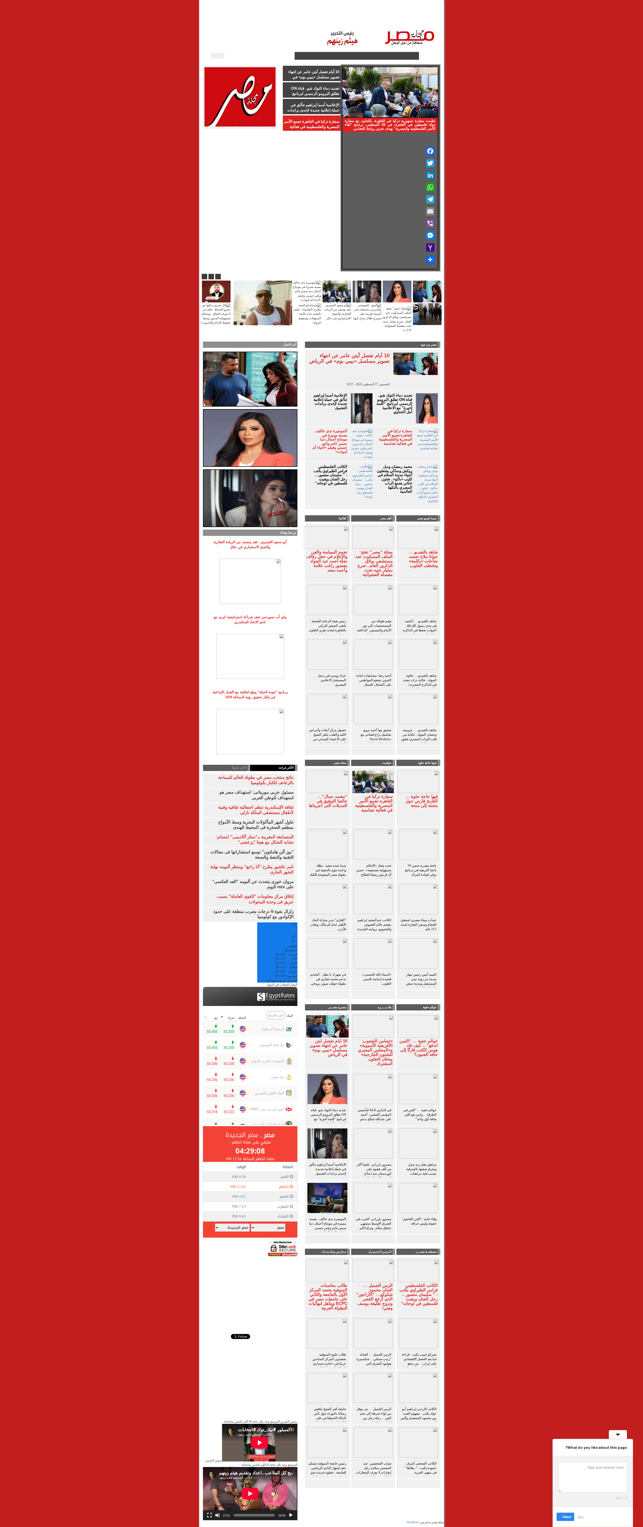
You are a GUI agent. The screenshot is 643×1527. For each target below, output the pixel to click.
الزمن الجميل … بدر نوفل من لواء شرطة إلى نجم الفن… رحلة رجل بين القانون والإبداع (373, 1415)
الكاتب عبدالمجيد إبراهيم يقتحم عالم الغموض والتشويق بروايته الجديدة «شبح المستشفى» (374, 926)
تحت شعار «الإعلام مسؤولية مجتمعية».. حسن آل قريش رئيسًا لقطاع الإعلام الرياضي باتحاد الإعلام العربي (373, 874)
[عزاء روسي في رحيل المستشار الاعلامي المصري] (327, 655)
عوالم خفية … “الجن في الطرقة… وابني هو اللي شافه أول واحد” (420, 1114)
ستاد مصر (359, 20)
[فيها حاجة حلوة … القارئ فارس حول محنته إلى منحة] (418, 781)
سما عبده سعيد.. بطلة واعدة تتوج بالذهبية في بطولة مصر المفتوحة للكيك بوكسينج (327, 872)
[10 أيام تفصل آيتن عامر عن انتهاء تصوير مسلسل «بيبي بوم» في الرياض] (327, 1026)
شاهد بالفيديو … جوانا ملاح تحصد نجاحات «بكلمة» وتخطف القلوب (423, 559)
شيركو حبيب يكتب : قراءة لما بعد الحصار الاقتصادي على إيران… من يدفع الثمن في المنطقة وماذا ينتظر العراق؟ (419, 1363)
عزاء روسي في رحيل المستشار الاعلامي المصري (332, 680)
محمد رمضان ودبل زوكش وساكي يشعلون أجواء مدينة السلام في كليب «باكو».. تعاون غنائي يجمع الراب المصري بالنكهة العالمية (394, 479)
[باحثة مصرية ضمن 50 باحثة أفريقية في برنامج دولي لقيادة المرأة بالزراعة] (418, 845)
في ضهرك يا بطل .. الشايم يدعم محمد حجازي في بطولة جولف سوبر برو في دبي (328, 981)
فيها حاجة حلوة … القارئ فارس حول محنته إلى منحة (421, 801)
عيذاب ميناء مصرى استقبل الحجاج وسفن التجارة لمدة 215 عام (418, 924)
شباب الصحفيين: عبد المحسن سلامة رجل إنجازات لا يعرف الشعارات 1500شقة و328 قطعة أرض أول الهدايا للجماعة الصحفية (373, 1474)
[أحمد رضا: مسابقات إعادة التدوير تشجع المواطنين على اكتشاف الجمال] (373, 655)
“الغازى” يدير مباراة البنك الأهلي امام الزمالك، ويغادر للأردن (328, 924)
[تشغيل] (290, 1515)
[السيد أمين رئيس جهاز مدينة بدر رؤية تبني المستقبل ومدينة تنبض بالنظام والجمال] (418, 954)
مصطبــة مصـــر (386, 20)
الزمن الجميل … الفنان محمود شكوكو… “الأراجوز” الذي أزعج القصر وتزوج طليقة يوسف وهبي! (374, 1296)
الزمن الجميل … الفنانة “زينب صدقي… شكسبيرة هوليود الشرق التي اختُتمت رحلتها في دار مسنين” (373, 1363)
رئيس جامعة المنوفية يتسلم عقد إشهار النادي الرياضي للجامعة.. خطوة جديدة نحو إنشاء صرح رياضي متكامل (327, 1470)
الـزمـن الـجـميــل (331, 20)
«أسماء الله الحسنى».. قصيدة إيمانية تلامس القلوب (376, 979)
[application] (250, 1493)
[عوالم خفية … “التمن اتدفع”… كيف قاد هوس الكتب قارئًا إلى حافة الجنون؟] (418, 1026)
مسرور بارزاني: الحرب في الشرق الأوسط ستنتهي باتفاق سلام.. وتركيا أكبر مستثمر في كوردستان (373, 1225)
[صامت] (217, 1515)
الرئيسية (427, 20)
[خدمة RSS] (290, 56)
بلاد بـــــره (384, 1007)
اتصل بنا (305, 20)
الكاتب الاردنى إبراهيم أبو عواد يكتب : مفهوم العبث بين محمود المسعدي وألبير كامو (419, 1415)
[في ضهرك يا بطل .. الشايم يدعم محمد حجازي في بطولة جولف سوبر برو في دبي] (327, 954)
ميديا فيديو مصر (427, 518)
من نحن (269, 20)
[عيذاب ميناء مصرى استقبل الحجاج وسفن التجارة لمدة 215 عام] (418, 900)
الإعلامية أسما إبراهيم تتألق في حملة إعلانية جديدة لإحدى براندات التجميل (330, 401)
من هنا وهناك (288, 532)
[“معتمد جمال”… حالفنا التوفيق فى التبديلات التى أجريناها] (327, 781)
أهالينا (409, 20)
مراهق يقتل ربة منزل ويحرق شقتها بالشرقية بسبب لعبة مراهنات (421, 1169)
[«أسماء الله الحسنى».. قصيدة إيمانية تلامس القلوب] (373, 954)
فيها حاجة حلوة (427, 763)
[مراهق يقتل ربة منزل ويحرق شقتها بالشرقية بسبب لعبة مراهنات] (418, 1144)
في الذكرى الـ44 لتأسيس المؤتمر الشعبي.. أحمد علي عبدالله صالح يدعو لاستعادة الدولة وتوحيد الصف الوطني (374, 1119)
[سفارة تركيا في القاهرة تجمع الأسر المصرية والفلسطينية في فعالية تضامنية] (373, 781)
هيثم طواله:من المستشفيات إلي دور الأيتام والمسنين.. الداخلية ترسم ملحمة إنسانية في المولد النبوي (374, 630)
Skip (580, 1517)
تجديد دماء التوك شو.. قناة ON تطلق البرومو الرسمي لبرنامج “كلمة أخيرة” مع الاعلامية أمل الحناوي (394, 403)
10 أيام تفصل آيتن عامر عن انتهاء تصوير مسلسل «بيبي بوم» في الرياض (349, 358)
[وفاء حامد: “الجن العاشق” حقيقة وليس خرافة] (418, 1198)
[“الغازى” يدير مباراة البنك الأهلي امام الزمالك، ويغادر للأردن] (327, 900)
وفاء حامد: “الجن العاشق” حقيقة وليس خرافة (419, 1221)
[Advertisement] (250, 1291)
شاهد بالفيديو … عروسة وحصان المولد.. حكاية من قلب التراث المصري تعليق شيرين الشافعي (419, 736)
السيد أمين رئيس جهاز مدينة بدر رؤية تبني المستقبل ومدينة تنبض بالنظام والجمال (421, 981)
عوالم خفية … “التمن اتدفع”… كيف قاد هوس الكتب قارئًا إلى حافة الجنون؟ (418, 1048)
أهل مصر (385, 518)
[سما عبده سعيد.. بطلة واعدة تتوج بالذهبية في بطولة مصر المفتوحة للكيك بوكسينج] (327, 845)
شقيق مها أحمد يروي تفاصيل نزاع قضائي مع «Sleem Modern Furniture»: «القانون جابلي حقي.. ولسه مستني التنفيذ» (373, 741)
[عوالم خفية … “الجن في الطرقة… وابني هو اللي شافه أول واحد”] (418, 1090)
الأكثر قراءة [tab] (286, 768)
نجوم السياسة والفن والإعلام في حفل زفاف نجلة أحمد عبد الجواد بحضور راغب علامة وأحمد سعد (326, 561)
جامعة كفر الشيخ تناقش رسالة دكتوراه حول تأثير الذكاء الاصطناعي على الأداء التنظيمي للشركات (329, 1415)
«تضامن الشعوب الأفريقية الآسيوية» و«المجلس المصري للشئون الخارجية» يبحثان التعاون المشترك (375, 1052)
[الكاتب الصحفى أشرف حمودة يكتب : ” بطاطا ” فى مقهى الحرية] (418, 1443)
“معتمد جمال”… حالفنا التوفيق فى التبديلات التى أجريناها (328, 801)
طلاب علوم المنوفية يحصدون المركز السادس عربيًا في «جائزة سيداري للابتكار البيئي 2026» (329, 1361)
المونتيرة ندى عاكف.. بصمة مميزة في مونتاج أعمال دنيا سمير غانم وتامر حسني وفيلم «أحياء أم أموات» (330, 441)
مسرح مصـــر (337, 1007)
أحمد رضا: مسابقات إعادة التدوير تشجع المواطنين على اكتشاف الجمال (373, 680)
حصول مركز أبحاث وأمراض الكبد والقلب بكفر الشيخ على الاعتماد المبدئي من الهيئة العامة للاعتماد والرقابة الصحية (327, 739)
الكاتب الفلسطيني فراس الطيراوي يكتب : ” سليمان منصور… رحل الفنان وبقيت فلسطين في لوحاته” (330, 475)
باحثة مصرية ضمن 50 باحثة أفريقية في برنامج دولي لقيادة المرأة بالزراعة (421, 872)
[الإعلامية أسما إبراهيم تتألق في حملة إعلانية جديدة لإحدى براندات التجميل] (327, 1144)
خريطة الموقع (245, 20)
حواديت (386, 763)
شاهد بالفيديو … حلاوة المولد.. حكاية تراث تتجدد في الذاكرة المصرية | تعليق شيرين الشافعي (420, 682)
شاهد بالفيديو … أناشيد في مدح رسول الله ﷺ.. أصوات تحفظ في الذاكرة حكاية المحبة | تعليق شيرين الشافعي (420, 630)
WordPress (412, 1522)
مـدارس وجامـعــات (333, 1251)
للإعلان (287, 20)
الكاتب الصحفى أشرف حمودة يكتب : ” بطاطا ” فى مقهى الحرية (420, 1467)
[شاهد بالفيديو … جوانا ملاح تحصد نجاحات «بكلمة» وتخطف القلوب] (418, 537)
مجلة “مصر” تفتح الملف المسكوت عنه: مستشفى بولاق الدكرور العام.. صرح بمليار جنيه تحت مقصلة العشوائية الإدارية (373, 566)
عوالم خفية (430, 1007)
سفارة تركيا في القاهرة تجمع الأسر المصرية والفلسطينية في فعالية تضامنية (395, 437)
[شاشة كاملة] (209, 1515)
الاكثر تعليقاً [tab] (239, 768)
